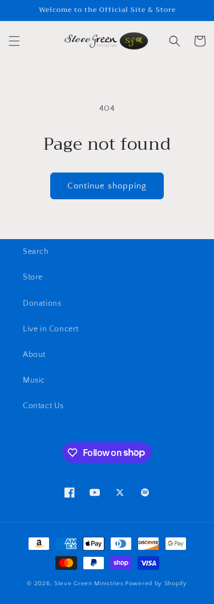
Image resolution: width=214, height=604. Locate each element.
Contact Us (43, 405)
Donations (42, 303)
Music (34, 380)
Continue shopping (107, 186)
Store (33, 277)
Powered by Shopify (156, 583)
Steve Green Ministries (88, 583)
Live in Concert (51, 329)
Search (36, 251)
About (34, 354)
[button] (14, 41)
